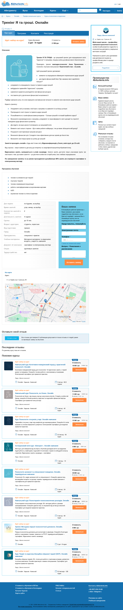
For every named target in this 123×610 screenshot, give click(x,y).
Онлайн (16, 16)
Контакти (35, 33)
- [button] (7, 289)
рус (119, 4)
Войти (119, 11)
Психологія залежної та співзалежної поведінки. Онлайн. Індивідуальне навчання (38, 473)
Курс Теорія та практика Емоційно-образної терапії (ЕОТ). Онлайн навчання (41, 555)
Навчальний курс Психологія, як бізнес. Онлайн (34, 393)
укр (115, 4)
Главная (2, 16)
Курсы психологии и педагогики (54, 16)
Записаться (79, 370)
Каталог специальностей (65, 588)
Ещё (64, 10)
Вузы (25, 10)
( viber (91, 591)
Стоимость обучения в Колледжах (28, 588)
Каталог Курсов (21, 591)
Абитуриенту (10, 10)
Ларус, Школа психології (106, 35)
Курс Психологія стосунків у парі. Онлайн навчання (35, 419)
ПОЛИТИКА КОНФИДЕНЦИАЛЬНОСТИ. (81, 604)
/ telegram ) (97, 591)
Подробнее (105, 68)
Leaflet (74, 321)
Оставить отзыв (12, 338)
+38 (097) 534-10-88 (96, 589)
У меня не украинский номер (71, 243)
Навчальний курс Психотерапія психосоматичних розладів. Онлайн (42, 500)
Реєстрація (49, 33)
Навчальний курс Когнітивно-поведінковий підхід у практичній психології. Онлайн (40, 365)
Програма (21, 33)
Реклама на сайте (95, 598)
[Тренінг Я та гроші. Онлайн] (19, 68)
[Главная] (16, 3)
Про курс (8, 32)
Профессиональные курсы (32, 16)
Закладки (106, 11)
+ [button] (7, 286)
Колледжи (39, 10)
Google (83, 321)
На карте (8, 272)
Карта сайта (20, 593)
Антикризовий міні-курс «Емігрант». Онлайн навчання (36, 445)
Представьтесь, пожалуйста (74, 224)
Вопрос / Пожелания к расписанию (71, 247)
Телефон (66, 236)
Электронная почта (70, 230)
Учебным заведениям (97, 600)
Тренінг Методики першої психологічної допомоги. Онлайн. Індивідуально (39, 528)
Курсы (53, 10)
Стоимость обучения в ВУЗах (26, 585)
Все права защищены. (25, 606)
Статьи (58, 591)
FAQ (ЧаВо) (60, 585)
